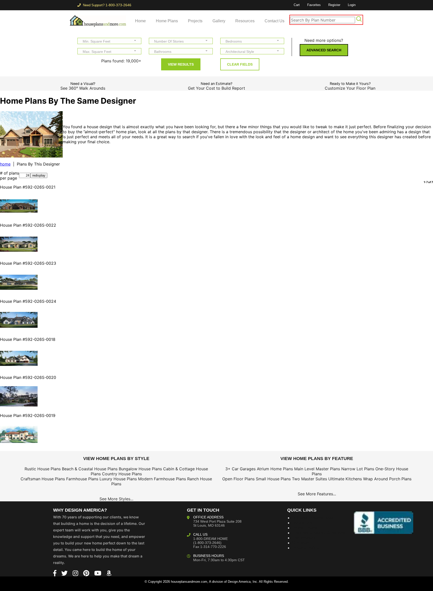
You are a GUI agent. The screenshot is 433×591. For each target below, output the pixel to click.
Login (352, 5)
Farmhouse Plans (82, 478)
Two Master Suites (309, 478)
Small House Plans (273, 478)
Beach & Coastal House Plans (90, 468)
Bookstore (302, 522)
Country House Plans (122, 473)
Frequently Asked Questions (318, 532)
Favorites (314, 5)
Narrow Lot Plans (357, 468)
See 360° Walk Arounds (82, 88)
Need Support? (106, 5)
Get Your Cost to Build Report (216, 88)
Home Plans (167, 21)
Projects (195, 21)
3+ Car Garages (240, 468)
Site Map (300, 542)
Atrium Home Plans (275, 468)
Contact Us (274, 21)
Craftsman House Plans (43, 478)
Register (334, 5)
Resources (245, 21)
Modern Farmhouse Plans (162, 478)
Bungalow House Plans (140, 468)
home (5, 164)
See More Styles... (116, 498)
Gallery (218, 21)
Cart (297, 5)
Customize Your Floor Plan (350, 88)
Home (140, 21)
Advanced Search (323, 50)
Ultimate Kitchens (345, 478)
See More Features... (317, 493)
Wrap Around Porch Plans (387, 478)
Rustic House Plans (43, 468)
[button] (109, 41)
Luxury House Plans (118, 478)
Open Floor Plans (238, 478)
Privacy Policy (305, 547)
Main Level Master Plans (317, 468)
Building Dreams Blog (312, 517)
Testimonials (304, 537)
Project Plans (304, 527)
